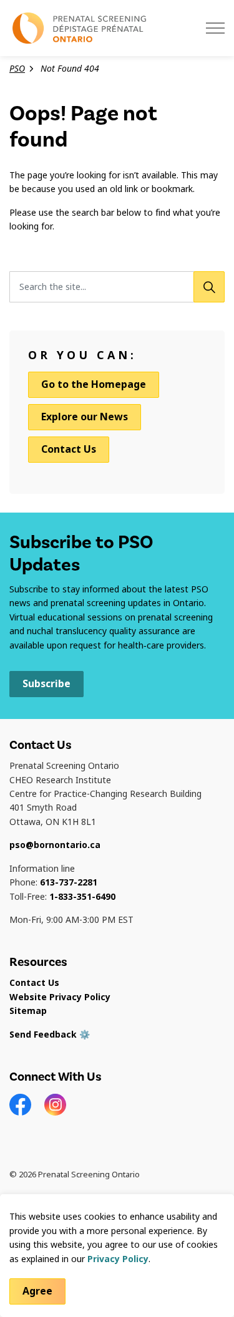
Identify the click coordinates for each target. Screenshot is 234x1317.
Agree (37, 1291)
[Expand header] (215, 28)
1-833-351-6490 (82, 896)
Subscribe (46, 684)
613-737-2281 (68, 882)
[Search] (209, 286)
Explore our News (84, 417)
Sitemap (28, 1011)
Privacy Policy (118, 1259)
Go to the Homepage (93, 384)
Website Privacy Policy (59, 997)
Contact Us (68, 449)
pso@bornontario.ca (54, 845)
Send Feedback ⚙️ (49, 1034)
